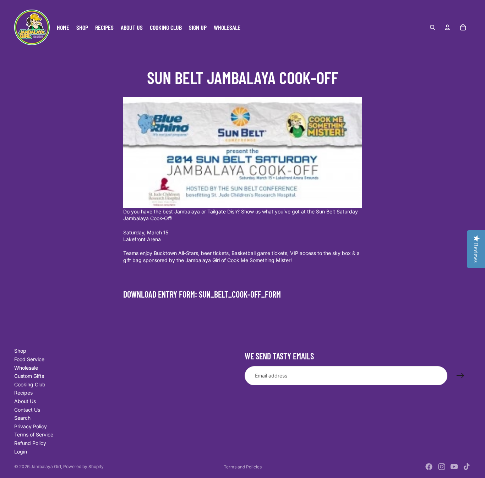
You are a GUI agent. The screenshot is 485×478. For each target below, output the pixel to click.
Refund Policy (30, 443)
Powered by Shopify (83, 466)
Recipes (23, 393)
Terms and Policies (243, 466)
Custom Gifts (29, 376)
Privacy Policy (30, 426)
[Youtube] (454, 466)
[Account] (447, 27)
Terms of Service (33, 434)
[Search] (432, 27)
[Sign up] (460, 375)
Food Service (29, 359)
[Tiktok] (466, 466)
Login (20, 452)
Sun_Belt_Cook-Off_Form (240, 294)
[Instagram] (441, 466)
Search (22, 418)
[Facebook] (429, 466)
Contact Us (27, 410)
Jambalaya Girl (46, 466)
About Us (25, 401)
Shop (20, 351)
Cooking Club (29, 384)
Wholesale (26, 368)
